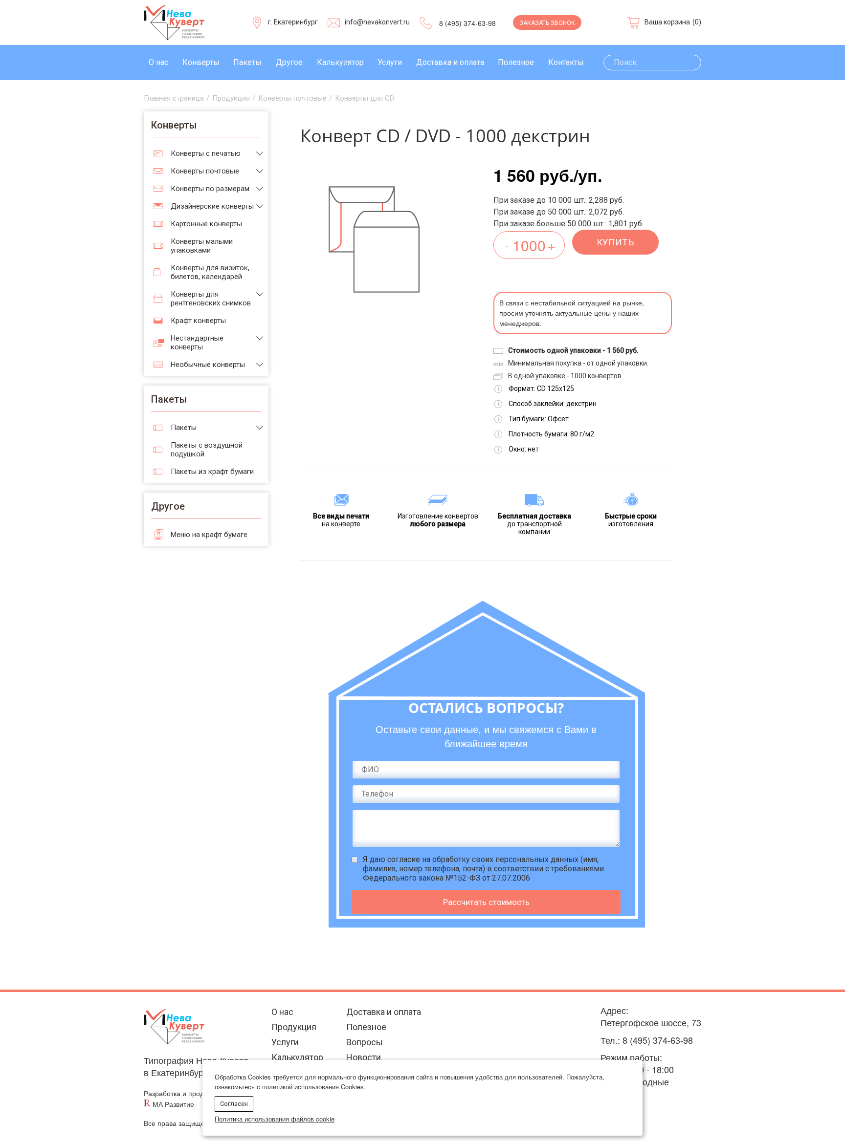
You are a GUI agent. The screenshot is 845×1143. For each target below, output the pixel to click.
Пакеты (247, 62)
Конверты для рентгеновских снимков (211, 298)
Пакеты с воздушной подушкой (207, 449)
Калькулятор (340, 62)
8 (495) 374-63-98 (467, 23)
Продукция (293, 1027)
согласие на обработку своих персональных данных (482, 859)
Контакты (566, 62)
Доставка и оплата (450, 62)
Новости (363, 1057)
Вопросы (364, 1042)
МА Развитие (173, 1104)
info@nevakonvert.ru (377, 22)
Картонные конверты (206, 223)
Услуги (390, 62)
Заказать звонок (547, 23)
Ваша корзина (667, 22)
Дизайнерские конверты (212, 206)
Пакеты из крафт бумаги (212, 471)
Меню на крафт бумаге (209, 534)
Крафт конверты (198, 320)
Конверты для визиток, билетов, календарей (210, 272)
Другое (289, 62)
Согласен (234, 1103)
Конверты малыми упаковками (202, 246)
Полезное (516, 62)
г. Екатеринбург (293, 22)
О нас (158, 62)
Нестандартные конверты (197, 342)
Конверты (201, 62)
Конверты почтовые (205, 171)
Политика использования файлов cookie (274, 1118)
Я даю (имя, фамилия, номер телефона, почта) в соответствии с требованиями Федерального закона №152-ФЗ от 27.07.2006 (483, 869)
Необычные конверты (208, 364)
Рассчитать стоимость (486, 902)
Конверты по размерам (210, 188)
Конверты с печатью (206, 153)
